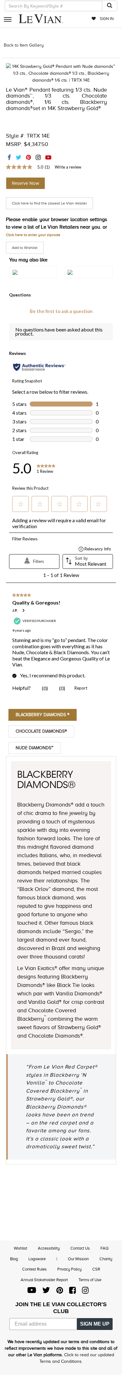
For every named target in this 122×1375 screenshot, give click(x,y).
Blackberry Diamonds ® (42, 714)
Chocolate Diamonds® (41, 731)
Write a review (68, 166)
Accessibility (49, 1248)
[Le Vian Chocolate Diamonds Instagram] (85, 1291)
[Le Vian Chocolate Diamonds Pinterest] (59, 1291)
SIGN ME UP (94, 1324)
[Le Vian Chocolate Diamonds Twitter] (46, 1291)
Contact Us (80, 1248)
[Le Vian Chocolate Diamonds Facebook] (72, 1291)
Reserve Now (25, 183)
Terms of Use (90, 1279)
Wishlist (20, 1248)
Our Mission (78, 1258)
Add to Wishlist (25, 247)
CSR (96, 1269)
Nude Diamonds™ (34, 748)
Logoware (37, 1258)
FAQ (104, 1248)
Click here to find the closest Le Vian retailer (49, 203)
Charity (105, 1258)
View (33, 278)
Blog (14, 1258)
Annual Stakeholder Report (44, 1279)
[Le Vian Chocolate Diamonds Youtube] (32, 1291)
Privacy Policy (69, 1269)
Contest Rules (34, 1269)
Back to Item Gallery (24, 45)
